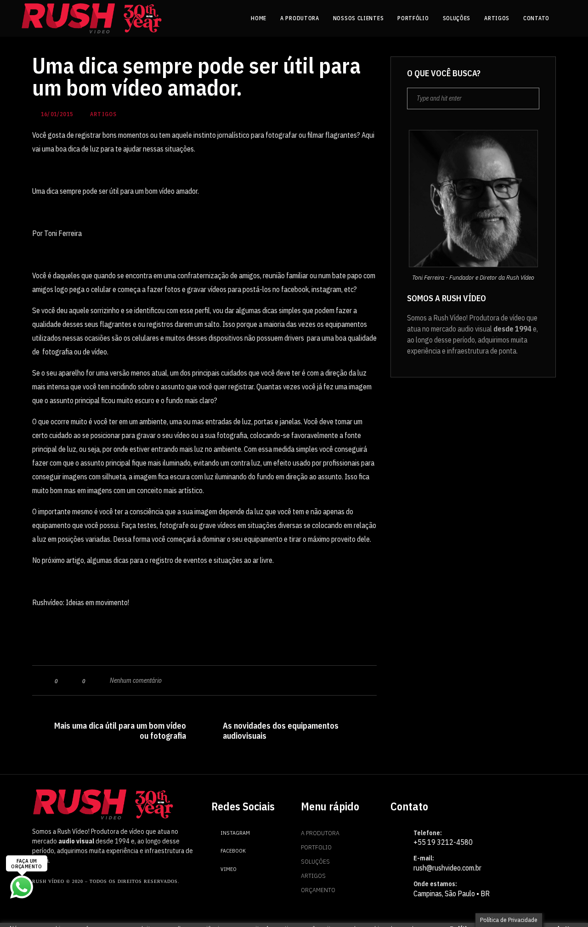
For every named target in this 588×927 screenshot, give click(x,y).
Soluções (315, 861)
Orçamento (318, 890)
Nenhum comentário (136, 680)
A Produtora (320, 833)
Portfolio (316, 847)
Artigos (313, 875)
